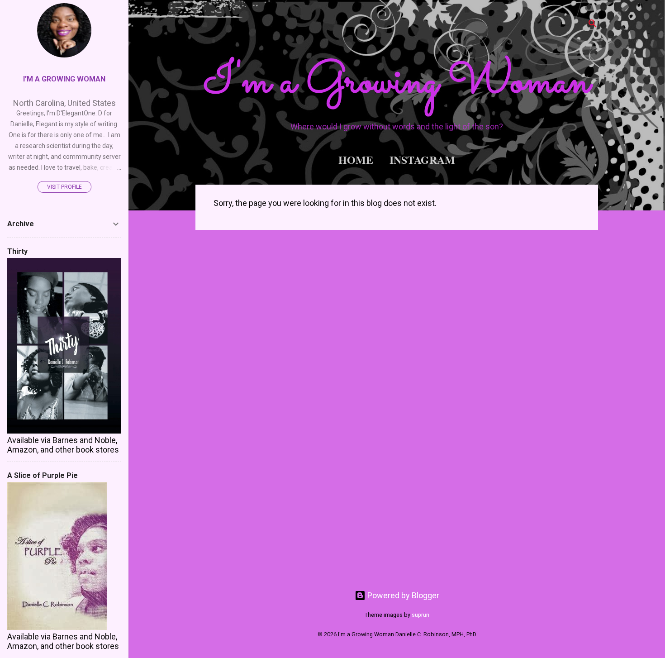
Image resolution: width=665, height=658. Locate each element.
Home (355, 159)
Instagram (422, 159)
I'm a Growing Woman (397, 83)
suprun (420, 614)
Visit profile (64, 187)
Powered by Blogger (402, 595)
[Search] (592, 24)
